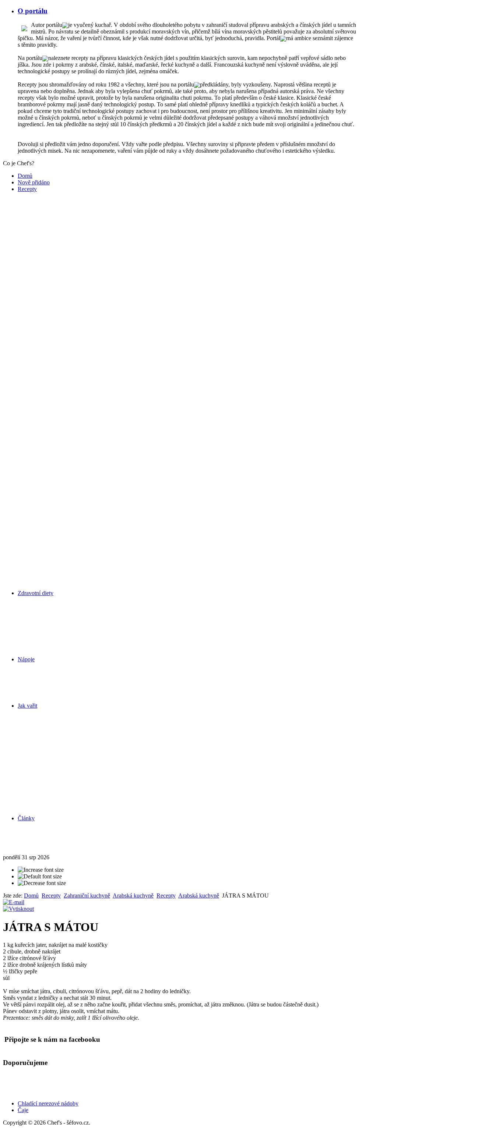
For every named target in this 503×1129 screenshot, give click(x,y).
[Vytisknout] (18, 909)
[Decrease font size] (42, 883)
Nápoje (26, 659)
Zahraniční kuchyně (87, 895)
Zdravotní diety (35, 593)
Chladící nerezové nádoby (48, 1103)
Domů (25, 176)
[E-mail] (13, 902)
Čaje (23, 1110)
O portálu (33, 11)
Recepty (27, 189)
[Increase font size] (41, 870)
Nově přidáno (34, 182)
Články (26, 818)
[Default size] (40, 876)
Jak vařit (27, 705)
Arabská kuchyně (133, 895)
